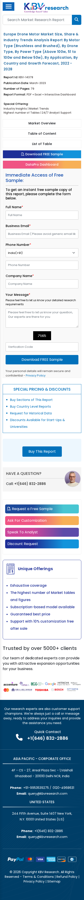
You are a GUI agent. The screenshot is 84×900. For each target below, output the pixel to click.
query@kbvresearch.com (47, 793)
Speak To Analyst (22, 532)
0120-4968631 (63, 787)
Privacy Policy (35, 375)
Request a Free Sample (32, 508)
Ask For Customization (27, 520)
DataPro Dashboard (42, 164)
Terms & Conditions (38, 876)
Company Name (20, 276)
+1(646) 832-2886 (30, 483)
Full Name (14, 207)
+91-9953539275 (36, 787)
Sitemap (53, 881)
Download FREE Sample (43, 154)
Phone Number (18, 244)
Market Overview (42, 123)
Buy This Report (42, 451)
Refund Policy (67, 876)
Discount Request (22, 543)
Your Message (18, 294)
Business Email (18, 226)
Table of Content (42, 133)
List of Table (42, 144)
